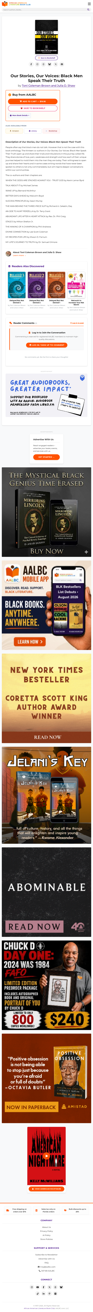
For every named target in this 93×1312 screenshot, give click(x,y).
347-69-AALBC (48, 1271)
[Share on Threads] (43, 64)
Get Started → (46, 457)
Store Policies (46, 1239)
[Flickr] (55, 1293)
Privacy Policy (46, 1231)
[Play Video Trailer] (46, 1156)
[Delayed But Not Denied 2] (36, 286)
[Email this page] (61, 64)
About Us (46, 1227)
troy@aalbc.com (47, 1267)
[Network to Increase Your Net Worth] (76, 286)
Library (34, 131)
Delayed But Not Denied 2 (36, 301)
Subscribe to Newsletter (46, 1255)
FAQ (46, 1263)
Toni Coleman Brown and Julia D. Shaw (48, 85)
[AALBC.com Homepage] (16, 4)
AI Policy (46, 1235)
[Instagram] (31, 1287)
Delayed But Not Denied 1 (56, 301)
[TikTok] (37, 1293)
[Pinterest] (49, 1293)
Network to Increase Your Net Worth (76, 302)
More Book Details (20, 115)
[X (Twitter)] (49, 1287)
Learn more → (19, 255)
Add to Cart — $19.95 (34, 101)
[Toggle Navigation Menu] (89, 4)
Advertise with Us (46, 1259)
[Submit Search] (88, 10)
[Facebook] (43, 1287)
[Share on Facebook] (31, 64)
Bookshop (53, 131)
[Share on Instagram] (37, 64)
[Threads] (55, 1287)
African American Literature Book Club (39, 1308)
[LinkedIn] (43, 1293)
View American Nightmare (48, 1189)
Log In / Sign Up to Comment (48, 345)
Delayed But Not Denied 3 (17, 301)
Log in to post (78, 323)
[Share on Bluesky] (49, 64)
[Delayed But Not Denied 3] (17, 286)
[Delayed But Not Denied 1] (56, 286)
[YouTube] (37, 1287)
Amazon (15, 131)
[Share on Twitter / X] (55, 64)
